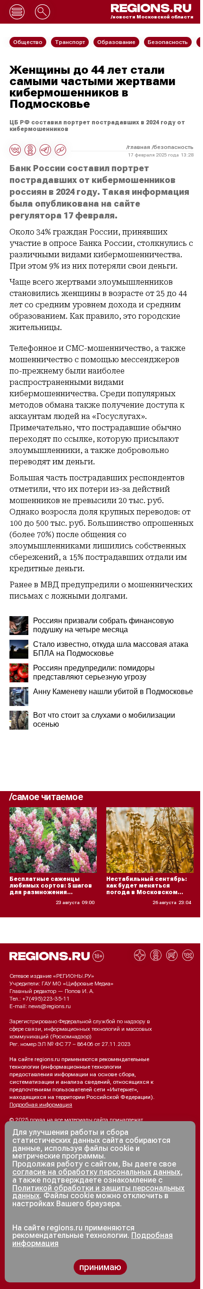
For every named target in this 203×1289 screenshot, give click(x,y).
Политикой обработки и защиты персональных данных (98, 1192)
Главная (139, 147)
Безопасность (173, 147)
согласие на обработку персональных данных (96, 1171)
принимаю (100, 1267)
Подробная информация (40, 1104)
